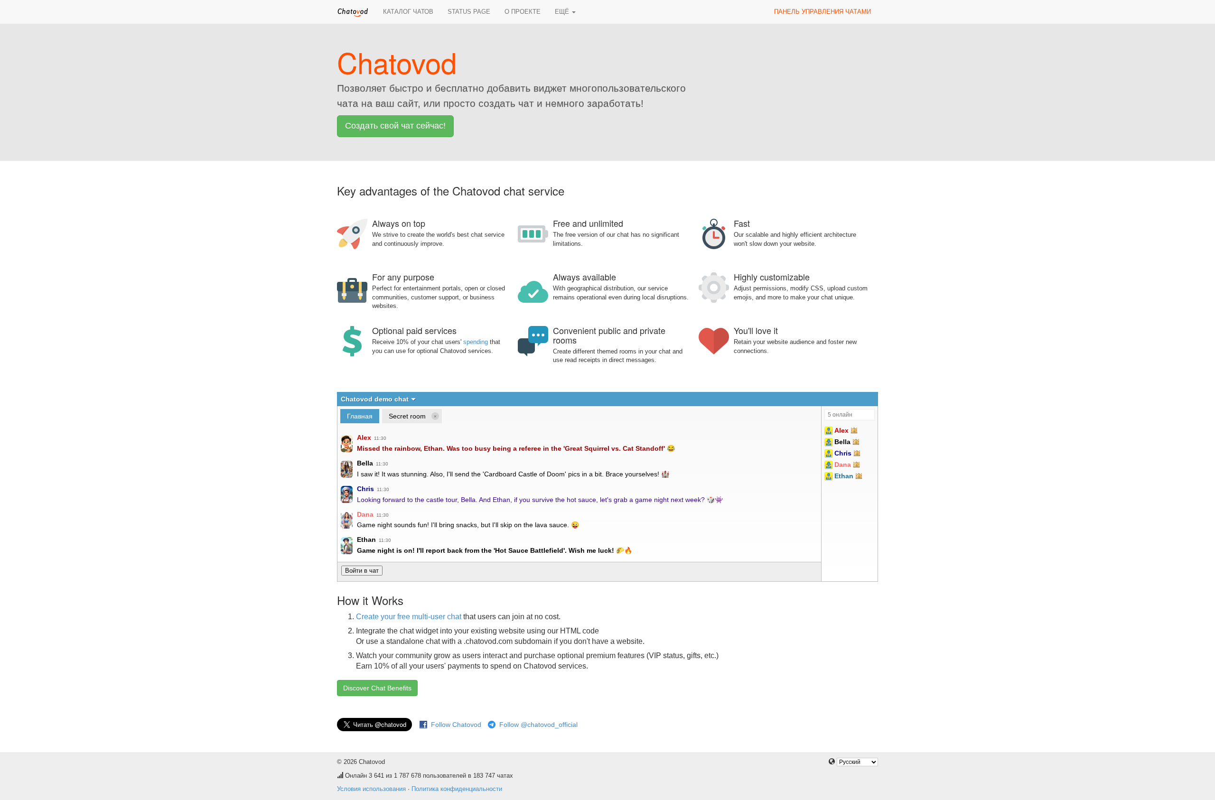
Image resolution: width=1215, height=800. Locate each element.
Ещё (563, 11)
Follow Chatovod (456, 724)
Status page (469, 11)
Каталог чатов (408, 11)
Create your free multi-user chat (408, 617)
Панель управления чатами (822, 11)
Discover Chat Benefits (377, 688)
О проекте (523, 11)
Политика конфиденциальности (456, 788)
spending (475, 341)
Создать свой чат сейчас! (395, 125)
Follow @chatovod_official (538, 724)
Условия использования (371, 788)
